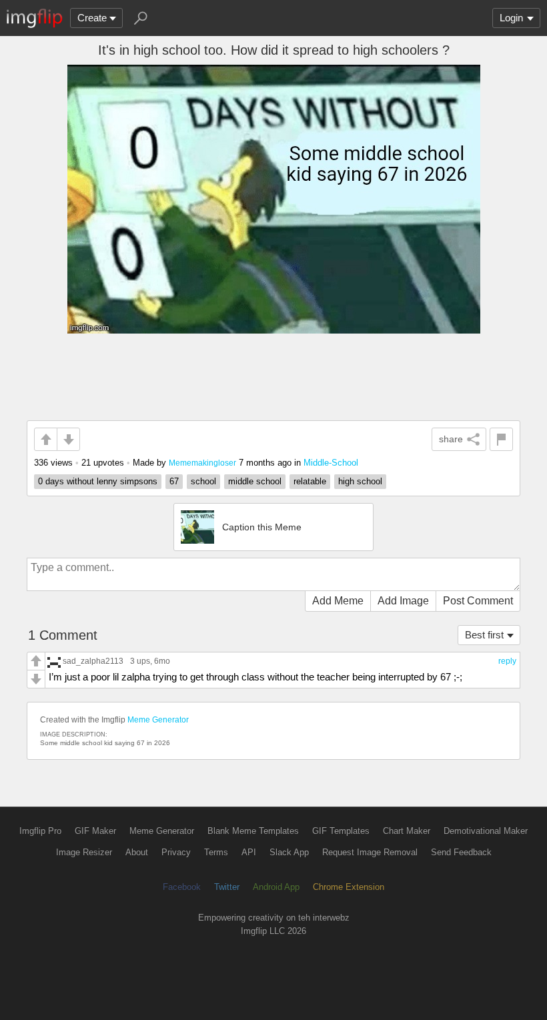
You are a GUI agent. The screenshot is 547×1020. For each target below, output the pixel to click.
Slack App (289, 852)
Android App (276, 887)
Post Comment (478, 600)
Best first (484, 634)
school (203, 481)
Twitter (226, 887)
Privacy (176, 852)
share (451, 439)
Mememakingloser (202, 462)
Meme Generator (158, 719)
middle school (255, 481)
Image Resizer (84, 852)
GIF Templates (341, 831)
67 (174, 481)
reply (507, 661)
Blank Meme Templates (253, 831)
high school (360, 481)
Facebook (182, 887)
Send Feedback (461, 852)
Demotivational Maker (486, 831)
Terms (216, 852)
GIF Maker (95, 831)
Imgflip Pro (40, 831)
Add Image (403, 600)
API (248, 852)
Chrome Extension (348, 887)
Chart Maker (406, 831)
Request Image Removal (370, 852)
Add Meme (338, 600)
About (136, 852)
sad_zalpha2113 (93, 660)
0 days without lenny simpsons (97, 481)
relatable (310, 481)
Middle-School (331, 463)
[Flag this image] (501, 439)
